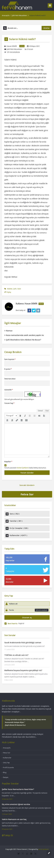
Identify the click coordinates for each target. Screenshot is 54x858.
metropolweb (44, 849)
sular (19, 289)
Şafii (14, 289)
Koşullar (8, 461)
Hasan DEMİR (12, 46)
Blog (4, 772)
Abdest (9, 289)
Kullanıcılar (7, 757)
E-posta (8, 369)
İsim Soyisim (9, 359)
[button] (11, 416)
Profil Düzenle (8, 767)
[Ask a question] (48, 852)
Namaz (9, 330)
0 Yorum (30, 49)
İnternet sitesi (9, 379)
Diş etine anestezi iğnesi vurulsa (16, 804)
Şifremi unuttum (41, 610)
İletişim (5, 777)
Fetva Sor (27, 494)
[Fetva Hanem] (17, 5)
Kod (47, 411)
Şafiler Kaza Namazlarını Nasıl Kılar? (18, 789)
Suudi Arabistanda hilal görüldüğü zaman (22, 642)
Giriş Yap (6, 762)
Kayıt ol (21, 623)
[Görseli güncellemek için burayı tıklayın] (32, 394)
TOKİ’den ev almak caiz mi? (16, 655)
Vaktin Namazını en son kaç (14, 819)
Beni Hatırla (12, 623)
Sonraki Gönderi (26, 485)
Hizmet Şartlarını (22, 468)
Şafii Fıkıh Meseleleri (19, 15)
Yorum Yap (9, 403)
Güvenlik (8, 390)
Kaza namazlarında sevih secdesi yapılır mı (25, 335)
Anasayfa (5, 15)
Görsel (40, 411)
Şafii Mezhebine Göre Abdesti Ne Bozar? (23, 340)
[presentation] (11, 416)
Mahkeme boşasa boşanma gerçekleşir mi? (23, 670)
